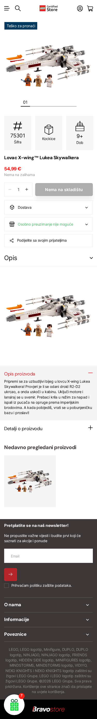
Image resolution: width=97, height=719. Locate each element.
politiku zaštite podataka (50, 585)
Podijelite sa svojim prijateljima (42, 240)
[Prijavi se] (80, 8)
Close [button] (48, 604)
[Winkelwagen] (90, 8)
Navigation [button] (7, 8)
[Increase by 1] (27, 190)
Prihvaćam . (41, 585)
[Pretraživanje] (18, 8)
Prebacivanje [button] (91, 258)
